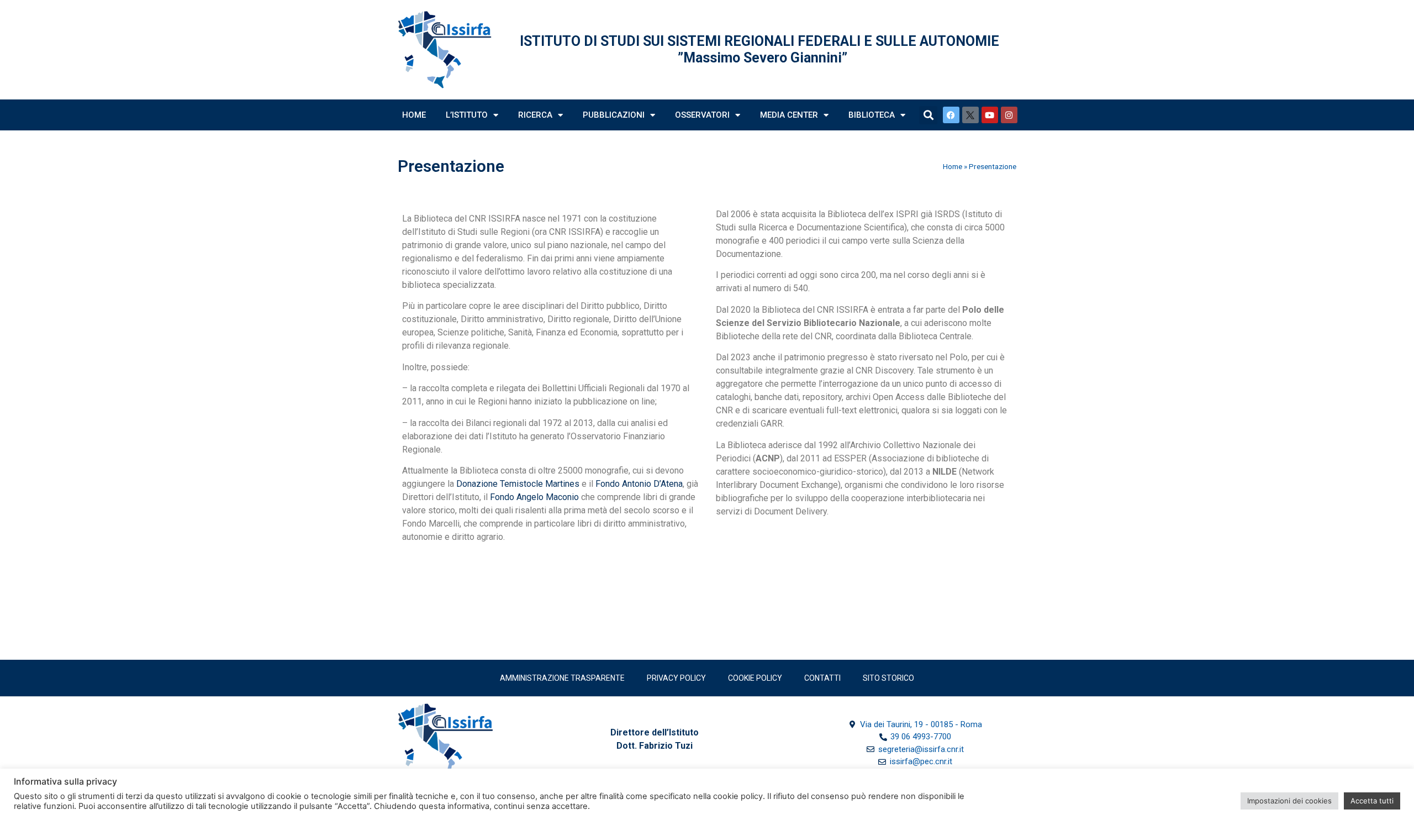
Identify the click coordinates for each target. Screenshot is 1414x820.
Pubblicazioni (614, 115)
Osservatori (702, 115)
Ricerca (535, 115)
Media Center (789, 115)
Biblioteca (871, 115)
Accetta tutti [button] (1372, 800)
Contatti (822, 678)
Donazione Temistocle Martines (517, 484)
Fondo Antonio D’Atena (639, 484)
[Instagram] (1009, 115)
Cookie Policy (755, 678)
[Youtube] (990, 115)
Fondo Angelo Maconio (534, 497)
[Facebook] (951, 115)
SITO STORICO (888, 678)
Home (414, 115)
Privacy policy (676, 678)
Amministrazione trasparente (562, 678)
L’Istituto (467, 115)
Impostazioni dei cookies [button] (1289, 800)
